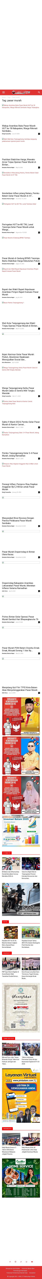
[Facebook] (10, 1262)
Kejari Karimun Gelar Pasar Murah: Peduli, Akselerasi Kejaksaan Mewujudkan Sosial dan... (18, 357)
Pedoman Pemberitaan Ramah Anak (17, 1273)
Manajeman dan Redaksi (13, 1268)
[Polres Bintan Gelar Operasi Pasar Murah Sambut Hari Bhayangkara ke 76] (21, 604)
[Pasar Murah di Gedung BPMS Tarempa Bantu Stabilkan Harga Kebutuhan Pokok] (21, 246)
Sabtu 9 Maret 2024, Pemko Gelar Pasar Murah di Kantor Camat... (21, 423)
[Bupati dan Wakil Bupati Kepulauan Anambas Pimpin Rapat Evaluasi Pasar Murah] (21, 277)
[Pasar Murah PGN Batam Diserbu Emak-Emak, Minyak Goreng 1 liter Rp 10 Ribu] (21, 635)
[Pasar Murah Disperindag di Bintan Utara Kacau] (21, 539)
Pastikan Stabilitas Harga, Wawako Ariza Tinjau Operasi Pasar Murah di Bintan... (19, 162)
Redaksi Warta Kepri (8, 167)
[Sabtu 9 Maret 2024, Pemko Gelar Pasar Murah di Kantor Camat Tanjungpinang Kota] (21, 409)
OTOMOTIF (6, 853)
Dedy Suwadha (6, 133)
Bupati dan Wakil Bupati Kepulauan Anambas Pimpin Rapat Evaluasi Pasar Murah (20, 292)
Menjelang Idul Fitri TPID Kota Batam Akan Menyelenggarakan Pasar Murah (19, 688)
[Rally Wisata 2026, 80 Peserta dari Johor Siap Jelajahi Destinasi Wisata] (31, 1139)
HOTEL (5, 922)
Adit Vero (5, 591)
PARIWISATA (7, 1129)
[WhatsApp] (26, 1262)
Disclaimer (32, 1273)
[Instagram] (15, 1262)
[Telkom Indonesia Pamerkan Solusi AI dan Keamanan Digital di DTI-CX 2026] (31, 1049)
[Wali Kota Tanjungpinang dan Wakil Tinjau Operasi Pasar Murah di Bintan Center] (21, 311)
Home (4, 97)
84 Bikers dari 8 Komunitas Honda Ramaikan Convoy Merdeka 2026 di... (10, 874)
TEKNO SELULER (8, 1038)
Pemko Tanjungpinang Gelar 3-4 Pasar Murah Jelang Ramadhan (20, 454)
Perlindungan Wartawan (20, 1271)
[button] (3, 92)
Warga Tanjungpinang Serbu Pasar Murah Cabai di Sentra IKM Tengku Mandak (18, 391)
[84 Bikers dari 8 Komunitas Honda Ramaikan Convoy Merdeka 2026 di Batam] (11, 863)
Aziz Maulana (6, 362)
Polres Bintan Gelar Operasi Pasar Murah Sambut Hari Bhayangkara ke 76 (20, 618)
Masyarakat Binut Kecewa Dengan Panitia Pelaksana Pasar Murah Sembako (18, 520)
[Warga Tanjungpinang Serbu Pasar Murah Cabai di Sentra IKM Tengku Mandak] (21, 376)
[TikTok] (21, 1262)
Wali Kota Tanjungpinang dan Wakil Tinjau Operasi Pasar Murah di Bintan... (20, 324)
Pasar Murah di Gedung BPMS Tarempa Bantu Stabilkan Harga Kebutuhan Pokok (21, 259)
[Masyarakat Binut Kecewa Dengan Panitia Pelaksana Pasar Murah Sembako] (21, 505)
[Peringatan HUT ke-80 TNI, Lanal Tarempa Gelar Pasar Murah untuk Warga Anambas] (21, 212)
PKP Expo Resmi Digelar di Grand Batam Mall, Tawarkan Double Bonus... (10, 974)
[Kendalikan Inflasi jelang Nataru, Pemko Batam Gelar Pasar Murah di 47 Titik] (21, 181)
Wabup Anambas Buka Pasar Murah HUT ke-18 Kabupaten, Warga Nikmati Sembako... (20, 128)
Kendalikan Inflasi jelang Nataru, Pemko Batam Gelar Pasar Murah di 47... (20, 194)
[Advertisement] (21, 22)
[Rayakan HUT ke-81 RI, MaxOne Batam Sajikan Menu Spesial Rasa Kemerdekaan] (11, 932)
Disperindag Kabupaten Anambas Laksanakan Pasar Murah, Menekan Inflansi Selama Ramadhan (18, 585)
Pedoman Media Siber (28, 1268)
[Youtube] (32, 1262)
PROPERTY (6, 953)
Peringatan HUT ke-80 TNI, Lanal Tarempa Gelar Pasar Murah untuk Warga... (18, 227)
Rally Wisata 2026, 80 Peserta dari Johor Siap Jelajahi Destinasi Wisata (30, 1150)
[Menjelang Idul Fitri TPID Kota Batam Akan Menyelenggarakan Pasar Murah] (21, 671)
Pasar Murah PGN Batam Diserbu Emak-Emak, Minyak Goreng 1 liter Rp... (21, 649)
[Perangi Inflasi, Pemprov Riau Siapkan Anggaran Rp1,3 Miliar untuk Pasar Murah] (21, 472)
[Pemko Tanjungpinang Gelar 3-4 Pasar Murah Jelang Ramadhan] (21, 441)
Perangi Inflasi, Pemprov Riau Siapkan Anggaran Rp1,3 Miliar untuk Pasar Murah (20, 487)
